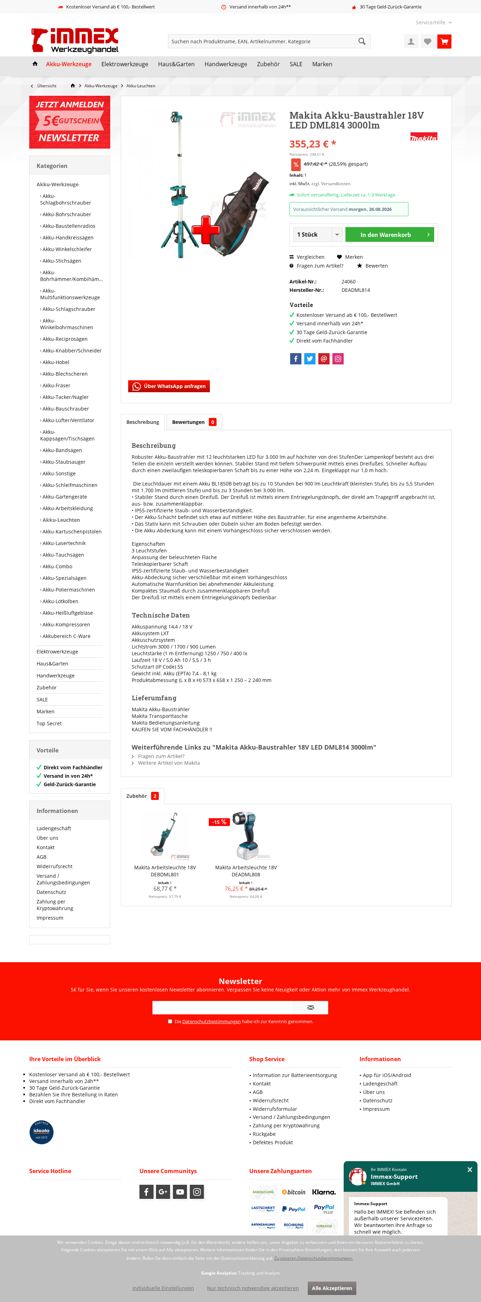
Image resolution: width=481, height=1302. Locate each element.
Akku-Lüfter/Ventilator (67, 420)
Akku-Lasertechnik (63, 543)
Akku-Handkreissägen (67, 237)
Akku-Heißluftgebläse (67, 612)
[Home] (35, 64)
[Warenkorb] (444, 41)
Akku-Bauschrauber (65, 408)
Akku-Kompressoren (65, 624)
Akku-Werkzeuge (58, 184)
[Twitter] (310, 358)
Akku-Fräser (55, 385)
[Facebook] (295, 358)
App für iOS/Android (387, 1075)
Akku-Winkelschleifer (66, 249)
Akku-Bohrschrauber (66, 214)
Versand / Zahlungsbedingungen (63, 879)
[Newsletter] (69, 122)
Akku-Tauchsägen (62, 554)
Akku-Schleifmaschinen (69, 485)
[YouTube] (180, 1192)
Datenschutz (51, 892)
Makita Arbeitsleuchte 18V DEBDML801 (165, 871)
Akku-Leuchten (60, 520)
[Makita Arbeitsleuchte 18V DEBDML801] (165, 835)
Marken (46, 711)
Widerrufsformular (275, 1109)
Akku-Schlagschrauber (68, 309)
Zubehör (47, 687)
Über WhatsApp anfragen (174, 386)
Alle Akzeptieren (332, 1288)
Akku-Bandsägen (61, 450)
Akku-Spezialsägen (64, 578)
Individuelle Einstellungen (163, 1288)
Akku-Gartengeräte (64, 496)
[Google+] (163, 1192)
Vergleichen (310, 256)
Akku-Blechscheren (64, 373)
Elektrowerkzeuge (57, 651)
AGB (41, 856)
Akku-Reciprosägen (64, 339)
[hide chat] (470, 1169)
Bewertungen (193, 422)
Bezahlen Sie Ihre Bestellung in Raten (73, 1094)
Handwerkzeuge (56, 675)
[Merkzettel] (427, 41)
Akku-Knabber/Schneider (71, 350)
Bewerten (376, 265)
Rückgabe (264, 1134)
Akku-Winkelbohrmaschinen (66, 324)
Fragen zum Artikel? (319, 265)
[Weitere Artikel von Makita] (424, 137)
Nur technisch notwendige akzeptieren (253, 1288)
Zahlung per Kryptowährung (55, 905)
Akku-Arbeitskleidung (67, 508)
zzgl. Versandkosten (330, 184)
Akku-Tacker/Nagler (65, 397)
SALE (42, 699)
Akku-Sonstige (58, 473)
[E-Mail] (324, 358)
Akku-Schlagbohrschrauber (65, 199)
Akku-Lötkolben (60, 601)
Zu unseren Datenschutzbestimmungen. (313, 1258)
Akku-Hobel (55, 362)
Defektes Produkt (273, 1142)
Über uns (47, 837)
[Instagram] (338, 358)
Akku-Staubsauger (63, 461)
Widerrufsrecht (55, 866)
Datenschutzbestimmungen (211, 1021)
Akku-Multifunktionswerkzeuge (70, 294)
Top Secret (49, 723)
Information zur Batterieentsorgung (295, 1075)
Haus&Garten (52, 663)
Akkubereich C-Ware (65, 636)
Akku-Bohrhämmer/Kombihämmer (71, 275)
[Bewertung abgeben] (348, 134)
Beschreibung (142, 422)
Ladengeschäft (54, 828)
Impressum (50, 917)
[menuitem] (431, 22)
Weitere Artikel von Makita (168, 762)
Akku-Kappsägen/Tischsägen (67, 435)
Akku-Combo (56, 566)
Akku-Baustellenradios (68, 226)
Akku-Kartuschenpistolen (71, 531)
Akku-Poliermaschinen (68, 589)
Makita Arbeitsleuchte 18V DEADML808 (246, 871)
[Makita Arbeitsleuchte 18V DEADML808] (246, 835)
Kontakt (46, 847)
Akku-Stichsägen (61, 260)
